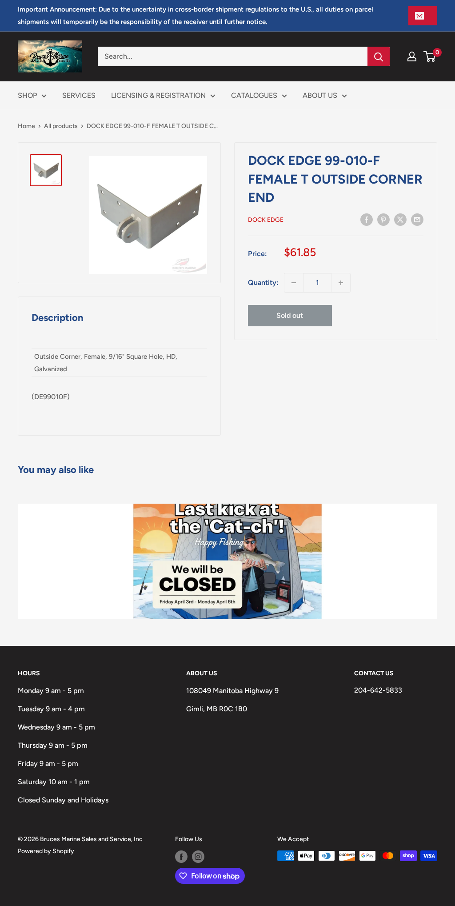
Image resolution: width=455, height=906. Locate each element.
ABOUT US (320, 95)
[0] (429, 56)
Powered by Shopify (46, 851)
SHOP (27, 95)
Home (26, 126)
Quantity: (263, 282)
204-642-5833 (378, 690)
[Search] (378, 56)
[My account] (411, 56)
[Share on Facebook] (366, 219)
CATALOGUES (254, 95)
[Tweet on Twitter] (400, 219)
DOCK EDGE (265, 220)
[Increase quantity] (340, 282)
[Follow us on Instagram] (198, 856)
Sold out (289, 315)
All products (61, 126)
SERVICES (79, 95)
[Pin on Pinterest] (383, 219)
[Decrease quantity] (293, 282)
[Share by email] (417, 219)
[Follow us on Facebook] (181, 856)
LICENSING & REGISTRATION (158, 95)
